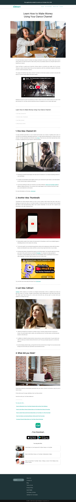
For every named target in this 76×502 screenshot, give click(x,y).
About (42, 6)
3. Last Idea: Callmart (20, 120)
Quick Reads (29, 490)
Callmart (18, 292)
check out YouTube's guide (51, 185)
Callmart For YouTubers (32, 495)
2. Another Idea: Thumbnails (22, 117)
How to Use (55, 6)
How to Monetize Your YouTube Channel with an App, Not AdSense (31, 406)
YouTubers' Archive (31, 492)
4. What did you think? (21, 123)
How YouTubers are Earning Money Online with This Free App (30, 416)
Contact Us (29, 480)
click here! (33, 191)
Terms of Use (30, 485)
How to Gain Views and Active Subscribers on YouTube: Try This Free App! (33, 413)
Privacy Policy (30, 488)
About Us (29, 478)
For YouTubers (48, 6)
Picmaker (39, 253)
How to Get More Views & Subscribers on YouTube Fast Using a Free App (33, 409)
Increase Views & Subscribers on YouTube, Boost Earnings (29, 419)
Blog (28, 483)
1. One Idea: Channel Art (21, 113)
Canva (38, 138)
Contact (61, 6)
